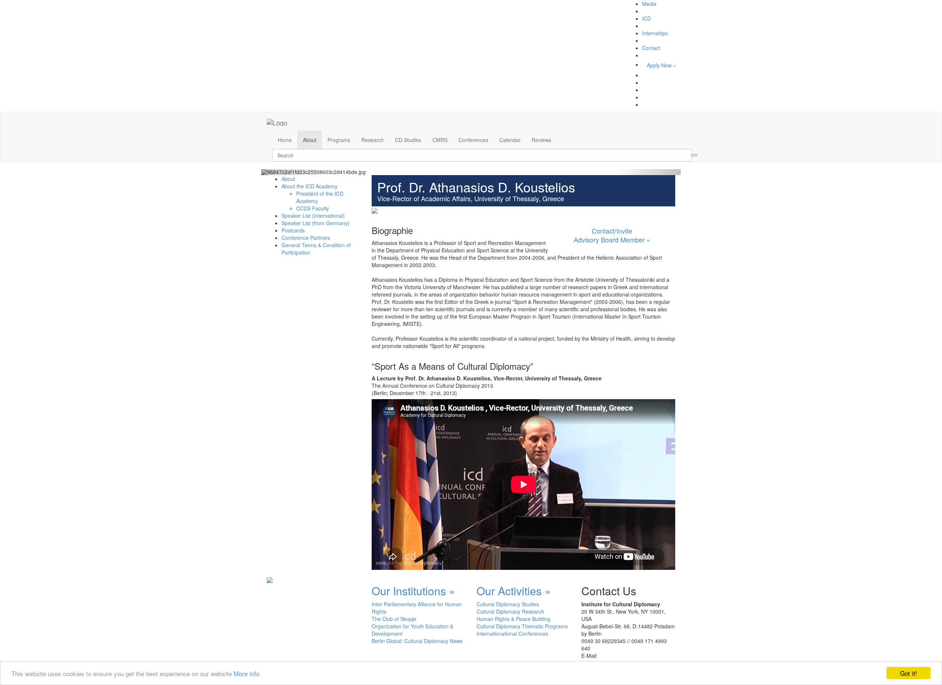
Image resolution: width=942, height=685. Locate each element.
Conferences (473, 139)
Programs (338, 139)
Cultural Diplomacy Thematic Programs (522, 626)
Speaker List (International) (313, 215)
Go (694, 155)
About (309, 139)
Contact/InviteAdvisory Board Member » (612, 235)
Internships (655, 33)
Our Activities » (514, 591)
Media (649, 3)
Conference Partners (305, 237)
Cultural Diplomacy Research (510, 611)
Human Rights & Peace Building (513, 618)
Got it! (908, 673)
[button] (292, 172)
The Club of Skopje (394, 618)
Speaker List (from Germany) (315, 223)
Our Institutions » (413, 591)
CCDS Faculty (312, 208)
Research (372, 139)
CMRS (439, 139)
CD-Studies (408, 139)
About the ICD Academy (309, 186)
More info (246, 673)
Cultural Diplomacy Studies (508, 604)
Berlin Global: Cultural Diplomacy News (417, 641)
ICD (646, 18)
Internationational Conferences (512, 633)
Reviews (541, 139)
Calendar (510, 139)
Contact (651, 48)
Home (285, 139)
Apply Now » (661, 65)
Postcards (293, 230)
